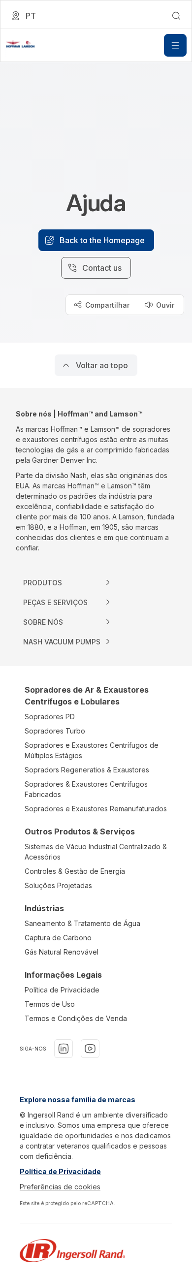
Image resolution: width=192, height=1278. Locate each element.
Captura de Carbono (58, 937)
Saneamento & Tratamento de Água (82, 923)
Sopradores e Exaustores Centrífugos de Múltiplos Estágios (92, 750)
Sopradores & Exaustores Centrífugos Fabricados (86, 789)
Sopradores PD (50, 716)
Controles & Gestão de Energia (75, 871)
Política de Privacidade (62, 990)
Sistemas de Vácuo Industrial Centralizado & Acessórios (96, 851)
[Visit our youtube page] (90, 1048)
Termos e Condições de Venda (76, 1018)
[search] (176, 15)
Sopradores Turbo (55, 731)
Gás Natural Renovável (61, 952)
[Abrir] (175, 45)
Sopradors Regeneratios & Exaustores (87, 770)
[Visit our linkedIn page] (63, 1048)
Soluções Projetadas (58, 885)
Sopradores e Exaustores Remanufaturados (96, 808)
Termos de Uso (50, 1004)
